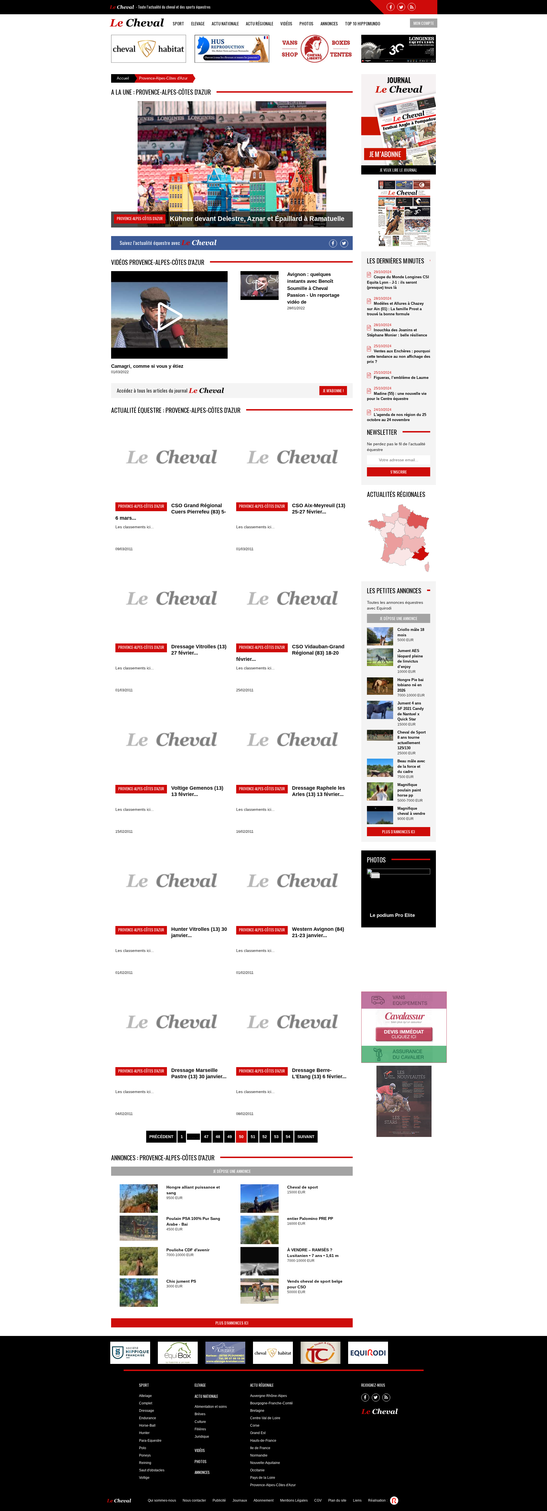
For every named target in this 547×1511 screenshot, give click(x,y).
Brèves (200, 1414)
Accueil (123, 78)
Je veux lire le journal (398, 170)
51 (253, 1136)
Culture (200, 1422)
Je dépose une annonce (232, 1171)
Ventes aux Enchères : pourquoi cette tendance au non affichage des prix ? (398, 356)
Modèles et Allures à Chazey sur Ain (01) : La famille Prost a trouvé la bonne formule (395, 308)
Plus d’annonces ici (231, 1323)
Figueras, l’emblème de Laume (401, 377)
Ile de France (260, 1448)
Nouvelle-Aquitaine (265, 1463)
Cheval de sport (302, 1187)
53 (276, 1136)
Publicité (219, 1500)
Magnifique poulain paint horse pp (409, 790)
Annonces (329, 23)
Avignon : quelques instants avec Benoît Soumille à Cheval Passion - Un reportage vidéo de (313, 288)
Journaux (239, 1500)
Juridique (202, 1437)
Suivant (306, 1136)
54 (288, 1136)
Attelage (145, 1396)
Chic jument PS (181, 1281)
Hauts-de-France (263, 1441)
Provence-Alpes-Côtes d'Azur (273, 1485)
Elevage (198, 23)
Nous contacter (194, 1500)
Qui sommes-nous (162, 1500)
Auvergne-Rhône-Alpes (268, 1396)
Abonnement (264, 1500)
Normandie (259, 1455)
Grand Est (258, 1433)
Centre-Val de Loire (265, 1418)
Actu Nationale (225, 23)
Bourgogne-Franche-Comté (271, 1403)
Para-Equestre (150, 1441)
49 (229, 1136)
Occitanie (257, 1470)
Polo (142, 1448)
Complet (145, 1403)
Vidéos (286, 23)
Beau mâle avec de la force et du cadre (411, 766)
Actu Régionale (259, 23)
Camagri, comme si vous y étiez (147, 366)
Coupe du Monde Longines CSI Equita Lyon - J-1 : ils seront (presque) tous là (398, 282)
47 (206, 1136)
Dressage (146, 1411)
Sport (178, 23)
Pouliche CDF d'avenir (187, 1250)
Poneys (145, 1455)
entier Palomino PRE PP (310, 1218)
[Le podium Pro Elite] (398, 895)
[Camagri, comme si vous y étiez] (169, 315)
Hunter (144, 1433)
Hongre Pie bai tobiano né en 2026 (410, 685)
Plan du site (337, 1500)
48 (218, 1136)
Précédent (161, 1136)
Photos (306, 23)
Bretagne (257, 1411)
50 (241, 1136)
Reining (145, 1463)
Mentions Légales (294, 1500)
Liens (357, 1500)
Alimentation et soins (211, 1407)
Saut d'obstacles (151, 1470)
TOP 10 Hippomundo (362, 23)
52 (264, 1136)
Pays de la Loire (262, 1478)
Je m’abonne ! (333, 390)
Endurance (147, 1418)
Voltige (144, 1478)
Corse (255, 1425)
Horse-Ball (147, 1425)
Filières (200, 1429)
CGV (318, 1500)
